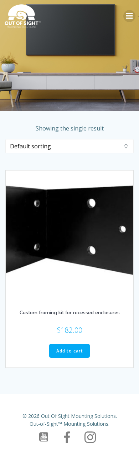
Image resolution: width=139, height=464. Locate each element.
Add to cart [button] (69, 351)
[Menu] (129, 16)
